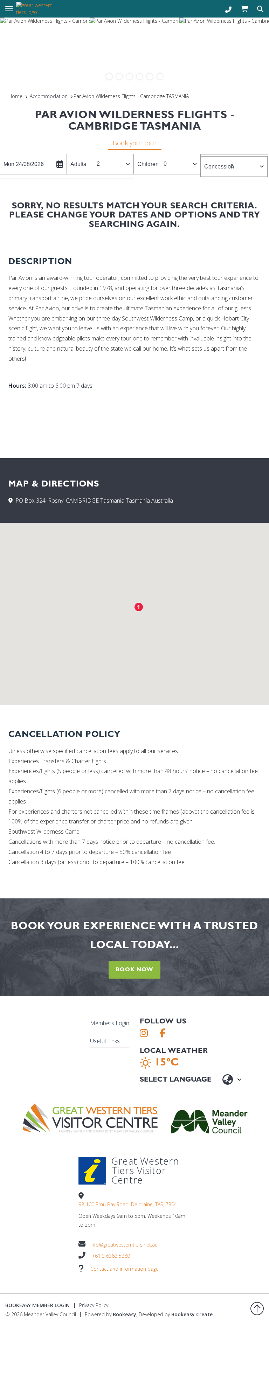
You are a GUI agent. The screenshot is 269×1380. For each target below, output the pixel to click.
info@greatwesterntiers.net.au (124, 1244)
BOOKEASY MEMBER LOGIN (37, 1305)
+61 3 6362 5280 (111, 1256)
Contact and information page (124, 1268)
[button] (139, 607)
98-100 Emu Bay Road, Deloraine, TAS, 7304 (127, 1204)
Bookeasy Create (192, 1314)
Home (15, 96)
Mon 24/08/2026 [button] (24, 164)
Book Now (134, 969)
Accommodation (49, 96)
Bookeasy (124, 1314)
